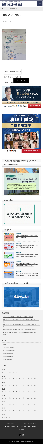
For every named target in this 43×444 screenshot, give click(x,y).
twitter (20, 435)
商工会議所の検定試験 (9, 350)
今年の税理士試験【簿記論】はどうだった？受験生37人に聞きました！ (27, 265)
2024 (3, 382)
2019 (3, 414)
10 (28, 378)
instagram (23, 435)
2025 (3, 376)
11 (31, 378)
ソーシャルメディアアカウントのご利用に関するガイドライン (21, 426)
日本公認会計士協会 (8, 356)
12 (34, 378)
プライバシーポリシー (30, 423)
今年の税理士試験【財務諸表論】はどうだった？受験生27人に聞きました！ (27, 255)
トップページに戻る (21, 80)
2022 (3, 395)
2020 (3, 408)
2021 (3, 401)
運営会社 (21, 429)
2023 (3, 389)
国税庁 (4, 344)
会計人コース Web (20, 441)
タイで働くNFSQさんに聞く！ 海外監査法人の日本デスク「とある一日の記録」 (27, 274)
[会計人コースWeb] (12, 5)
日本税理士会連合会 (8, 353)
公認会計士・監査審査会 (9, 347)
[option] (21, 97)
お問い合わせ (10, 423)
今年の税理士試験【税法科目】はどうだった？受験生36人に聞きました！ (27, 246)
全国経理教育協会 (7, 359)
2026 (3, 369)
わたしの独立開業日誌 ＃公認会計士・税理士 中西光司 (27, 237)
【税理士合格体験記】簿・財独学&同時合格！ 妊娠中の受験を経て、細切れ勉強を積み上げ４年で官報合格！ (12, 72)
